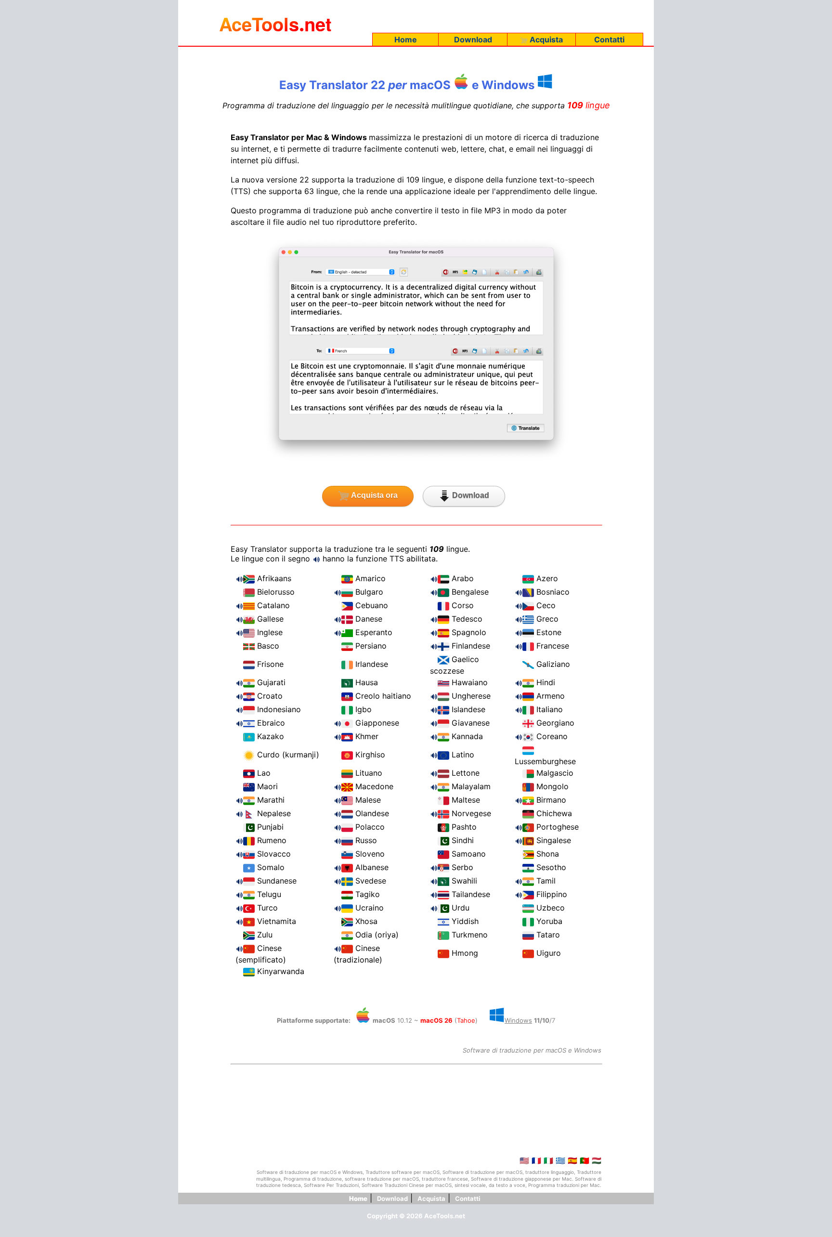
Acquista (545, 39)
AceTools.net (444, 1216)
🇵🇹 (584, 1160)
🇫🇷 (536, 1160)
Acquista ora (374, 495)
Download (473, 39)
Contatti (609, 39)
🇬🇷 (560, 1160)
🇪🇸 (572, 1160)
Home (405, 39)
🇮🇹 (548, 1160)
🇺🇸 (524, 1160)
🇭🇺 (596, 1160)
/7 (530, 1020)
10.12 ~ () (426, 1020)
